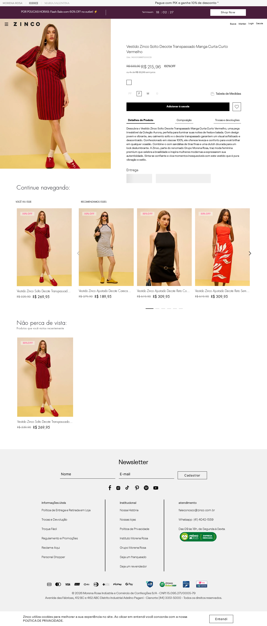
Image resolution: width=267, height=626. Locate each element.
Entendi (221, 619)
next (250, 253)
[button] (6, 24)
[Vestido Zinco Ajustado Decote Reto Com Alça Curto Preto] (164, 247)
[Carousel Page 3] (163, 308)
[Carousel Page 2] (157, 308)
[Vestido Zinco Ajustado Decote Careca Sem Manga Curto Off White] (106, 247)
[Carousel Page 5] (175, 308)
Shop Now (228, 12)
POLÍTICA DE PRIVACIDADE (43, 620)
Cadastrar (192, 475)
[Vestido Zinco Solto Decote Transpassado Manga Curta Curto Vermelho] (45, 377)
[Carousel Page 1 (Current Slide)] (149, 308)
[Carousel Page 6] (181, 308)
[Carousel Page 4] (169, 308)
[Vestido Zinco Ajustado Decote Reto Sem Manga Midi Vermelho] (222, 247)
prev (78, 253)
